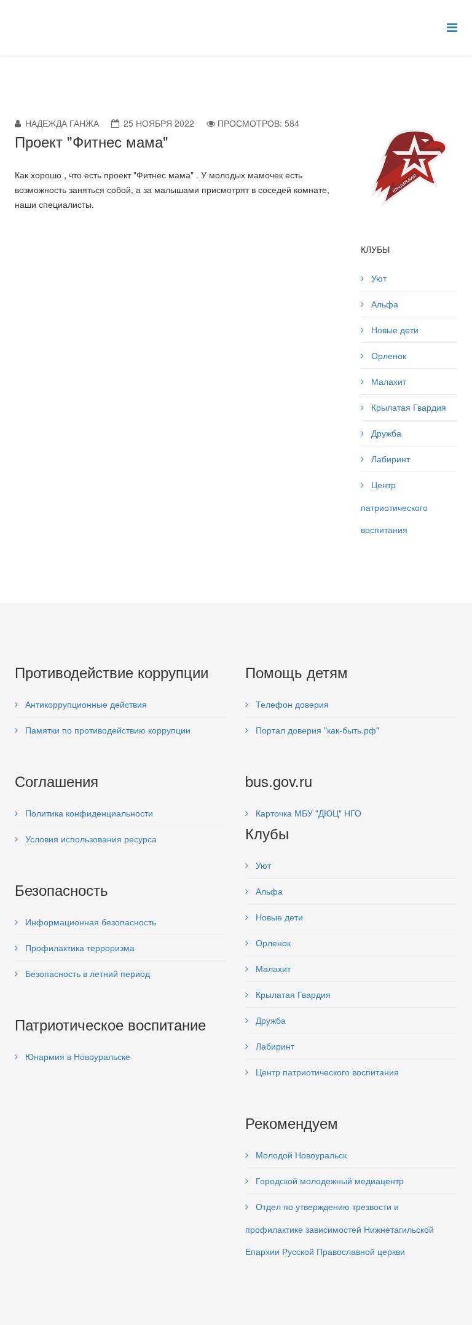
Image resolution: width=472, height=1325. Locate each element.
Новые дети (394, 329)
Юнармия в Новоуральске (76, 1056)
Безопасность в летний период (86, 973)
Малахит (387, 381)
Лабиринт (389, 459)
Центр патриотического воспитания (394, 507)
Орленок (387, 355)
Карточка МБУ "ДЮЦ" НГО (307, 813)
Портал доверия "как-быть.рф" (316, 730)
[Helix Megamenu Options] (452, 26)
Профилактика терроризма (79, 947)
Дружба (385, 433)
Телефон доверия (291, 704)
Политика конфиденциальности (88, 813)
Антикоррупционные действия (85, 704)
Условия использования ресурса (90, 839)
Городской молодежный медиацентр (328, 1180)
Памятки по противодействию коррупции (107, 730)
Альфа (383, 304)
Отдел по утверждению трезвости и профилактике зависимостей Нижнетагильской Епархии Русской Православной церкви (339, 1228)
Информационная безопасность (89, 922)
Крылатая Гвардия (407, 407)
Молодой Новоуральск (300, 1155)
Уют (378, 278)
